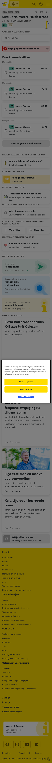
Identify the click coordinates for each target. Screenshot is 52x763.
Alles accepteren (26, 382)
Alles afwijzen (26, 389)
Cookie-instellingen (26, 397)
